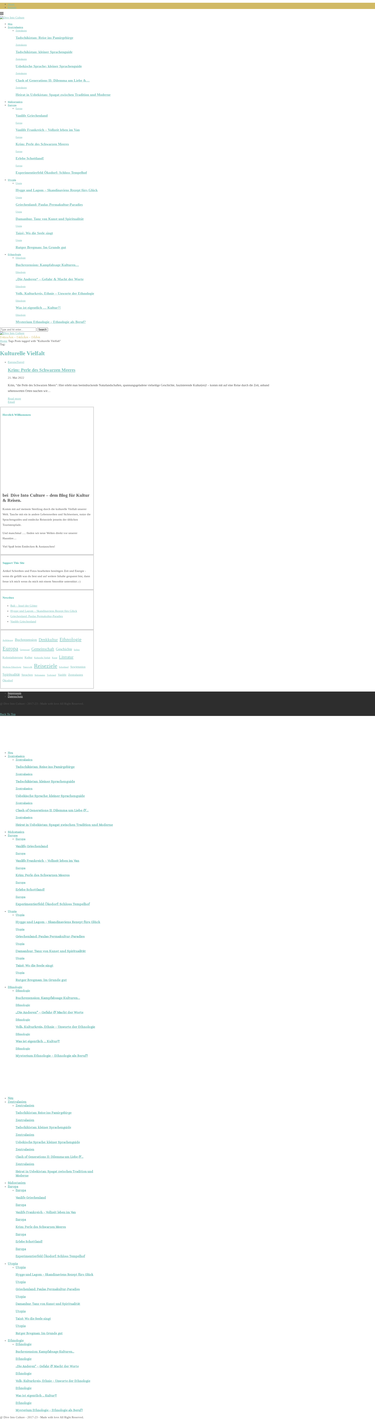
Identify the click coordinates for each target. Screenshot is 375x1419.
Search (42, 329)
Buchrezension (26, 640)
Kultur (28, 657)
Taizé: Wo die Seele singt (34, 233)
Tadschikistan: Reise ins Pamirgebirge (44, 38)
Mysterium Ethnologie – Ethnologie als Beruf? (51, 322)
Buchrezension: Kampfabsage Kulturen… (47, 265)
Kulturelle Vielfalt (42, 658)
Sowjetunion (78, 666)
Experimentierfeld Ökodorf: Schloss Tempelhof (51, 172)
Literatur (66, 657)
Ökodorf (8, 680)
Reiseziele (45, 666)
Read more (14, 398)
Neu (10, 23)
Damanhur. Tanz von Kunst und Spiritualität (50, 219)
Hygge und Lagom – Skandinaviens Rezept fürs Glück (57, 190)
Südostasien (15, 101)
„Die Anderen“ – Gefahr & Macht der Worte (50, 279)
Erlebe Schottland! (30, 158)
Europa (12, 105)
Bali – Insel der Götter (23, 605)
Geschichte (64, 649)
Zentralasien (15, 27)
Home (3, 341)
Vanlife (62, 674)
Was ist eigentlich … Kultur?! (38, 308)
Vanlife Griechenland (32, 116)
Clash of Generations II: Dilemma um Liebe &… (53, 80)
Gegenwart (25, 650)
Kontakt (12, 7)
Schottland (64, 667)
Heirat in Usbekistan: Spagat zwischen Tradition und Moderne (63, 95)
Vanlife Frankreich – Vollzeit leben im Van (48, 130)
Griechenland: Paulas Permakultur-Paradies (49, 205)
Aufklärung (8, 640)
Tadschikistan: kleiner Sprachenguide (44, 52)
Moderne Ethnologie (12, 667)
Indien (77, 650)
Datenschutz (15, 696)
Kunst (54, 658)
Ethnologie (14, 254)
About (11, 4)
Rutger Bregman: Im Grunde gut (41, 247)
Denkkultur (48, 639)
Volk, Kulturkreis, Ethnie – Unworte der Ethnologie (55, 293)
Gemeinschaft (42, 649)
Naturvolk (27, 667)
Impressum (14, 693)
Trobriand (51, 675)
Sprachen (27, 674)
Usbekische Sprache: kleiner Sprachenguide (49, 66)
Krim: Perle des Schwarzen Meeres (42, 144)
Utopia (12, 179)
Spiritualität (11, 674)
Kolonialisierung (13, 657)
